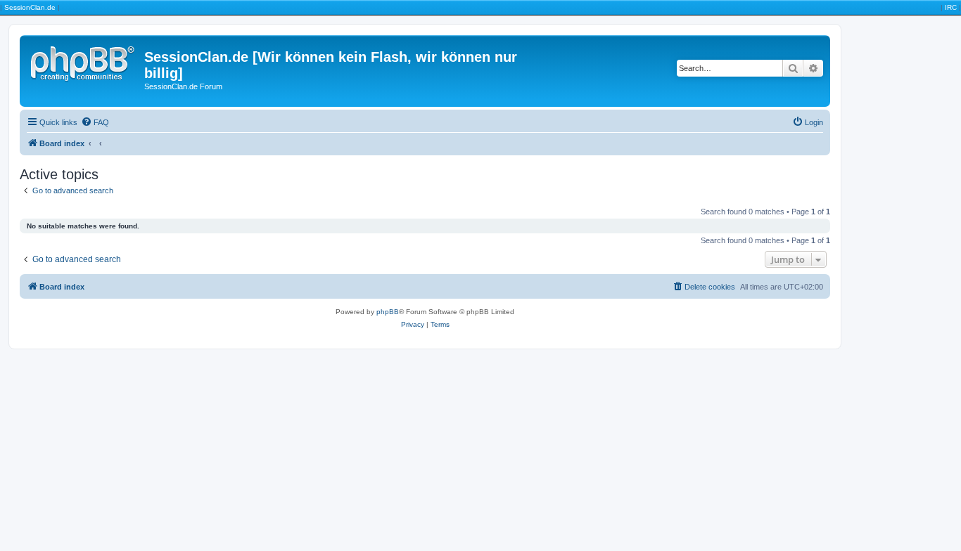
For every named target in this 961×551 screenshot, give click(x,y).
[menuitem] (95, 122)
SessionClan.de (30, 7)
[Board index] (83, 61)
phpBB (387, 312)
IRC (951, 7)
